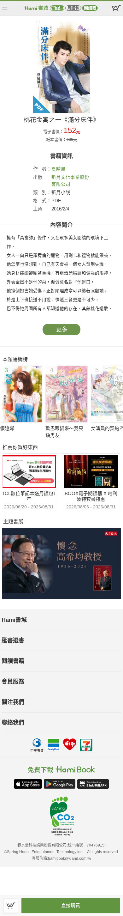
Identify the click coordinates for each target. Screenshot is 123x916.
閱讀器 (90, 8)
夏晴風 (58, 169)
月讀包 (73, 8)
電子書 (57, 8)
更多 (61, 329)
